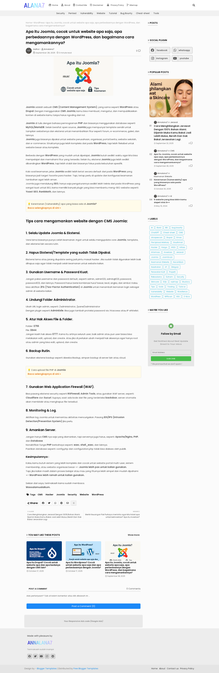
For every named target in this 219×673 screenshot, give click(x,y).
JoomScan (167, 257)
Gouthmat (178, 242)
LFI (166, 267)
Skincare (155, 281)
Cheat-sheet (143, 13)
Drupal (169, 237)
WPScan (168, 296)
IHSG (173, 247)
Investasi (168, 252)
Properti (172, 272)
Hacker (49, 494)
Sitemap (133, 5)
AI (152, 227)
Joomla (60, 494)
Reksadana (156, 277)
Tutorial (113, 13)
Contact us (173, 668)
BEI (166, 227)
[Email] (67, 503)
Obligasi (175, 267)
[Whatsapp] (55, 503)
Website (101, 13)
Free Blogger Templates (85, 668)
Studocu (186, 281)
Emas (179, 237)
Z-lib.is (187, 296)
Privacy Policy (117, 5)
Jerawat (180, 252)
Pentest (73, 13)
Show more (133, 535)
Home (55, 5)
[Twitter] (49, 503)
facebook (162, 50)
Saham (169, 277)
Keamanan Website (160, 262)
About (67, 5)
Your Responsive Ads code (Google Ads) (83, 621)
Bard (159, 227)
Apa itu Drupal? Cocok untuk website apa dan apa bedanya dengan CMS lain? (43, 565)
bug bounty (177, 227)
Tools (156, 13)
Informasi (155, 252)
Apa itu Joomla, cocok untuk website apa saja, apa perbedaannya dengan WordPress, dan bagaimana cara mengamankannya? (120, 567)
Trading (171, 286)
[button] (194, 5)
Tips (153, 286)
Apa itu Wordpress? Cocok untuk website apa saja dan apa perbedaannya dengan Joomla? (83, 565)
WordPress (39, 22)
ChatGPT (155, 232)
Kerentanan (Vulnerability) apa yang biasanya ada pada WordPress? (170, 182)
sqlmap (174, 281)
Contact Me (81, 5)
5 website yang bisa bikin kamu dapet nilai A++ (170, 201)
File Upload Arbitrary (160, 242)
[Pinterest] (61, 503)
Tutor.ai (182, 286)
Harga (164, 247)
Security (60, 13)
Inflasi (182, 247)
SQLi (165, 281)
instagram (162, 58)
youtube (184, 58)
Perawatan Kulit (158, 272)
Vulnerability (86, 13)
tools (161, 286)
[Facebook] (43, 503)
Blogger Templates (47, 668)
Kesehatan (156, 267)
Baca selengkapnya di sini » (44, 207)
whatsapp (184, 50)
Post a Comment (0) (83, 606)
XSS (178, 296)
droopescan (156, 237)
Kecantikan (178, 262)
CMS (40, 494)
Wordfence (182, 291)
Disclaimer (98, 5)
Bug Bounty (126, 13)
